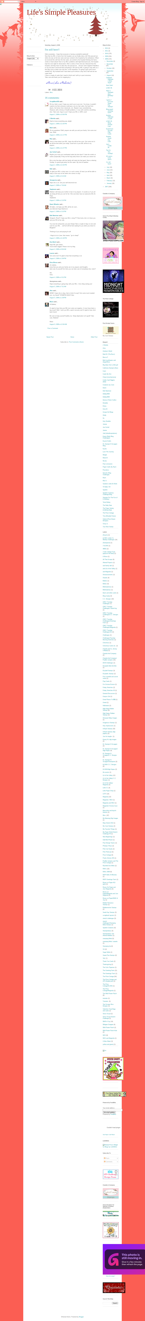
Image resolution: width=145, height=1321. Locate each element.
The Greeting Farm (108, 970)
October (109, 68)
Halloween (106, 705)
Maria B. (105, 458)
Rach (104, 478)
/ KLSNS (105, 545)
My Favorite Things (109, 829)
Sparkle (105, 490)
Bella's (105, 584)
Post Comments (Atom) (76, 342)
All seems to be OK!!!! (109, 157)
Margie (105, 455)
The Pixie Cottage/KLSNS (108, 985)
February (110, 180)
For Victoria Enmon (109, 684)
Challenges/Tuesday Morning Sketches (109, 639)
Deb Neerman (54, 215)
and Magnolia (107, 571)
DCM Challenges (108, 663)
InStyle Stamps (107, 728)
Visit (109, 1134)
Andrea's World (107, 351)
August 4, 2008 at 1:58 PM (58, 258)
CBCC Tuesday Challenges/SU (107, 631)
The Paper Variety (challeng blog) (108, 509)
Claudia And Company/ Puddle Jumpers (110, 659)
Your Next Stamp (108, 526)
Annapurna (53, 180)
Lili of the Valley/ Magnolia (108, 783)
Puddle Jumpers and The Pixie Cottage (110, 861)
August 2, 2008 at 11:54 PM (58, 165)
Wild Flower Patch (108, 1027)
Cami (104, 371)
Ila (103, 418)
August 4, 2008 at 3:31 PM (58, 277)
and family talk (107, 565)
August (109, 75)
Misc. (51, 92)
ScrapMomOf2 (54, 101)
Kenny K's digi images (109, 739)
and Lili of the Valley (109, 568)
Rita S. (105, 480)
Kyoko (105, 449)
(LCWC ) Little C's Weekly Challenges (109, 539)
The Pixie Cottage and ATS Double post (109, 980)
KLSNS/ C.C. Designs (109, 764)
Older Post (94, 337)
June (108, 170)
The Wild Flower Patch (110, 993)
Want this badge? (110, 1276)
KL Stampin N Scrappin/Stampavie (109, 760)
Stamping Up (107, 946)
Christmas (106, 642)
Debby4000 (106, 394)
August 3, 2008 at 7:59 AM (58, 185)
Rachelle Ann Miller (109, 865)
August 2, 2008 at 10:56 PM (58, 114)
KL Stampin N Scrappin (110, 744)
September (110, 71)
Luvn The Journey (108, 452)
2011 (106, 51)
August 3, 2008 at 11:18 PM (58, 238)
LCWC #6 (109, 88)
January (109, 183)
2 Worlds (53, 118)
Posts (107, 1158)
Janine (105, 430)
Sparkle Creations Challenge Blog (108, 493)
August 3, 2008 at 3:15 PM (58, 211)
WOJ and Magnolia (108, 1038)
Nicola (105, 461)
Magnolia (105, 797)
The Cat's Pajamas (108, 967)
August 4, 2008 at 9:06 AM (58, 249)
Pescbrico (106, 470)
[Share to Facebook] (59, 90)
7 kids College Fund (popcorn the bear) (109, 552)
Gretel (104, 702)
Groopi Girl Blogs (108, 412)
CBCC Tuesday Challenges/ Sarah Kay (110, 607)
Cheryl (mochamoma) (109, 377)
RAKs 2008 (106, 872)
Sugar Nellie (106, 952)
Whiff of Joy (106, 1021)
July (108, 167)
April (108, 175)
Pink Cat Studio (107, 849)
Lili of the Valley (108, 775)
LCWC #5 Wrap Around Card (109, 123)
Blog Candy (106, 596)
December (110, 61)
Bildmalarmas (107, 587)
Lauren (52, 253)
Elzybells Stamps (108, 673)
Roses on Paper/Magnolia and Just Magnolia (110, 893)
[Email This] (53, 90)
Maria (51, 301)
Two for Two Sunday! (109, 151)
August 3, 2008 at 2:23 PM (58, 200)
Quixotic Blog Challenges (107, 473)
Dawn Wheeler (54, 204)
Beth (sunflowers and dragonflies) (109, 361)
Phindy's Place (107, 846)
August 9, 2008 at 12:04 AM (58, 324)
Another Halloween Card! (109, 117)
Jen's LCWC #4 (109, 145)
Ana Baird (53, 242)
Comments (108, 1161)
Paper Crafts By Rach (109, 467)
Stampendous (107, 931)
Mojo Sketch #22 (108, 823)
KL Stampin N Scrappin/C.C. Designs (110, 754)
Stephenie (53, 189)
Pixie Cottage (107, 855)
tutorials (105, 998)
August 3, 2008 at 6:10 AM (58, 176)
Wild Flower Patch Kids (110, 1030)
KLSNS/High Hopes (109, 769)
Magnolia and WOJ (108, 803)
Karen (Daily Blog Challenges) (108, 437)
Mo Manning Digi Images (110, 818)
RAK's (105, 869)
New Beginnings (108, 837)
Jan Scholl (53, 152)
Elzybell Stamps (108, 670)
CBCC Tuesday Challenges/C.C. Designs (110, 613)
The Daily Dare (107, 505)
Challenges (106, 635)
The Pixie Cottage (108, 513)
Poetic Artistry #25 (108, 858)
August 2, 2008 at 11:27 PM (58, 148)
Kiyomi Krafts (107, 441)
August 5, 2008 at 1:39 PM (58, 297)
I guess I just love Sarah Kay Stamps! (109, 103)
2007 (106, 186)
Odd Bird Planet (108, 840)
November (110, 64)
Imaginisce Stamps (109, 722)
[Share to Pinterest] (61, 90)
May (108, 172)
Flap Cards (106, 681)
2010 (106, 53)
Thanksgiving (107, 964)
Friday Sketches (108, 687)
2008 (106, 59)
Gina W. (105, 409)
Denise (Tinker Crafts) (109, 400)
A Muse (105, 556)
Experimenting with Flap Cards (109, 131)
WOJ (104, 1035)
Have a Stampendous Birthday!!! (109, 94)
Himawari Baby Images (110, 718)
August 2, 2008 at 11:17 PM (58, 135)
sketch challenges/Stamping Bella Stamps (109, 923)
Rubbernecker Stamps (109, 907)
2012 (106, 48)
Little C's (105, 788)
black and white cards (109, 593)
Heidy (104, 415)
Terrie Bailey (106, 502)
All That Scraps (107, 559)
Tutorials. (105, 1001)
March (109, 178)
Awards (105, 577)
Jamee (105, 424)
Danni (104, 388)
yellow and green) (108, 1044)
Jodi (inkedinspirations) (110, 433)
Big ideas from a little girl (110, 365)
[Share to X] (57, 90)
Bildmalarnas (107, 590)
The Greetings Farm (109, 973)
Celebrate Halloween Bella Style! (109, 80)
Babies (105, 581)
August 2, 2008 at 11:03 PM (58, 123)
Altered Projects (108, 562)
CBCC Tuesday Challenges (107, 602)
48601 (104, 549)
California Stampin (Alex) (110, 368)
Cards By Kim (107, 374)
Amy (104, 348)
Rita (51, 139)
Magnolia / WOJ (108, 800)
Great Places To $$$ (109, 699)
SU (104, 949)
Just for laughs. (107, 736)
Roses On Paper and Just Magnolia (109, 888)
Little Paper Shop (108, 790)
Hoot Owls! (109, 85)
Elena (104, 406)
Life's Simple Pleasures (61, 12)
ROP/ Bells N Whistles (110, 875)
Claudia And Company (109, 653)
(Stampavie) (106, 542)
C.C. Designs (107, 599)
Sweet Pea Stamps (109, 955)
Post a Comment (53, 328)
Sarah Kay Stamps (108, 912)
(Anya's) (105, 535)
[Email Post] (49, 89)
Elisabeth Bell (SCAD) (109, 666)
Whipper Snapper (108, 1024)
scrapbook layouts (108, 915)
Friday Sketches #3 (109, 690)
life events (106, 772)
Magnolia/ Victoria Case (110, 806)
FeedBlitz (113, 1114)
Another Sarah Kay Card (108, 139)
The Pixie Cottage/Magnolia (108, 989)
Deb (51, 169)
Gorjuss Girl (106, 696)
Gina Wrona (53, 262)
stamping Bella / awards (110, 941)
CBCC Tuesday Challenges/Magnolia (109, 626)
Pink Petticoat (107, 852)
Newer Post (50, 337)
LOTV (104, 794)
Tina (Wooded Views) (109, 516)
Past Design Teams (109, 843)
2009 (106, 56)
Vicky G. (105, 524)
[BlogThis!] (55, 90)
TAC (104, 958)
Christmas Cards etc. (109, 646)
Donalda (105, 403)
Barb (51, 128)
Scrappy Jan (107, 487)
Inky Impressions (108, 726)
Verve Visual (107, 1013)
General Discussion (109, 693)
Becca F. (105, 357)
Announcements (108, 574)
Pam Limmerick (107, 464)
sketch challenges (108, 918)
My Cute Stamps (108, 826)
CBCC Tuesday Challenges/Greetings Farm (109, 620)
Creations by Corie (108, 385)
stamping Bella (107, 938)
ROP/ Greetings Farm (109, 879)
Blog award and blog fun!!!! (109, 110)
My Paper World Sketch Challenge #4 (110, 833)
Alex (51, 290)
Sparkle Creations (108, 927)
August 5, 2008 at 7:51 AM (58, 286)
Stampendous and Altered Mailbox (108, 934)
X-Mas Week (107, 1041)
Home (72, 337)
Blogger (81, 1317)
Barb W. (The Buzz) (109, 354)
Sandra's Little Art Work (110, 484)
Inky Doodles (107, 421)
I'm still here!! (108, 163)
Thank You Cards (108, 961)
